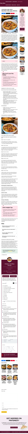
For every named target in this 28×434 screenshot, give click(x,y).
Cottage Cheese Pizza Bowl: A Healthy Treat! (15, 371)
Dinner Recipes (20, 1)
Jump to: (3, 61)
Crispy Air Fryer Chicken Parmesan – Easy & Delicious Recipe (15, 383)
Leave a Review (14, 33)
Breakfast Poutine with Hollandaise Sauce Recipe (4, 371)
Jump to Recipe (5, 33)
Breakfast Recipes (9, 1)
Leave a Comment (15, 11)
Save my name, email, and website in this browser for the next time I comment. (10, 409)
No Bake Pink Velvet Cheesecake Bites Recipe (4, 382)
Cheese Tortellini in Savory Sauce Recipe (9, 382)
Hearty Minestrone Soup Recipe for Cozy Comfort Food (9, 371)
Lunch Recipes (14, 1)
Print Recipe (9, 33)
